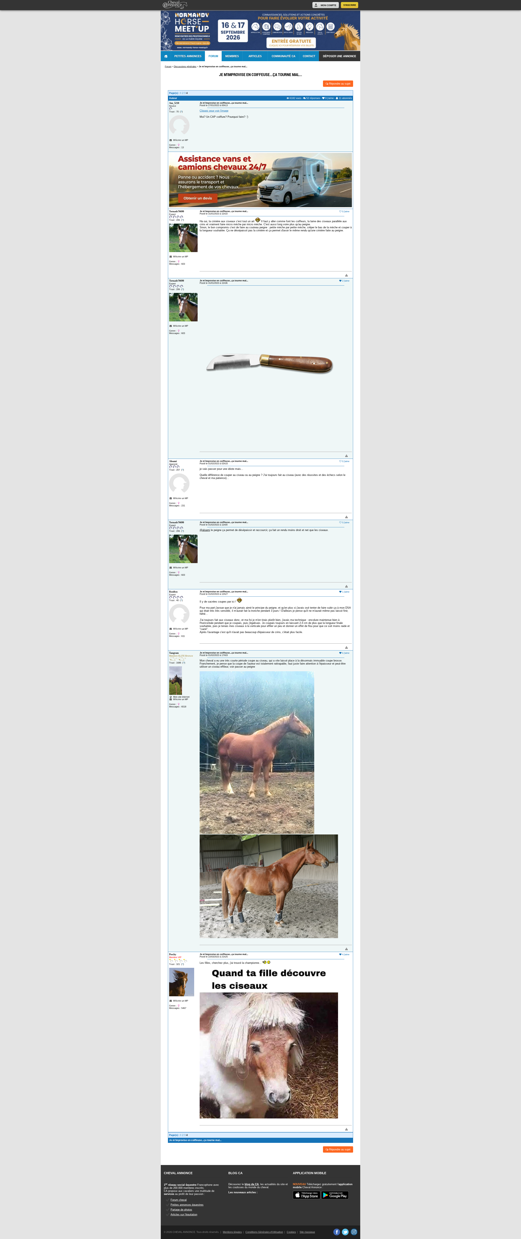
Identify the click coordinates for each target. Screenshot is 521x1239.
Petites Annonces (187, 56)
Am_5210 (174, 103)
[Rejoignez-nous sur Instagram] (354, 1231)
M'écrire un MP (180, 140)
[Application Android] (335, 1195)
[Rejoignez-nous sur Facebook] (336, 1231)
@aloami (205, 530)
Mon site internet (180, 697)
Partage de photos (181, 1209)
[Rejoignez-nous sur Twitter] (345, 1231)
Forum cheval (179, 1199)
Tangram (174, 653)
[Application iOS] (306, 1195)
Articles (255, 56)
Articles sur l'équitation (184, 1214)
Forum (213, 56)
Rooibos (173, 591)
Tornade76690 (176, 211)
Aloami (173, 461)
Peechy (172, 954)
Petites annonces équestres (187, 1204)
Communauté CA (283, 56)
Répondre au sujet (339, 83)
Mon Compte (328, 5)
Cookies (291, 1232)
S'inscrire (349, 5)
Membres (232, 56)
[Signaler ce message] (340, 275)
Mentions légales (232, 1232)
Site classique (307, 1232)
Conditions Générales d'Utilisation (264, 1232)
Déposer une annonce (339, 56)
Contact (309, 56)
